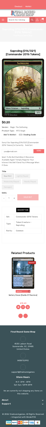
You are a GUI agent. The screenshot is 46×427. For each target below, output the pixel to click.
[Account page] (37, 19)
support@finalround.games (22, 372)
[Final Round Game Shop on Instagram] (23, 3)
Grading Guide (29, 135)
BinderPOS (31, 417)
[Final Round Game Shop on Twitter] (18, 3)
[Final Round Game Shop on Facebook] (13, 3)
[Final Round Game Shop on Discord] (28, 3)
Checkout (18, 7)
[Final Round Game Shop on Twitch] (32, 3)
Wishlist (28, 7)
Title (4, 171)
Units (4, 193)
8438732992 (23, 360)
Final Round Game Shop (22, 36)
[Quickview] (18, 307)
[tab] (23, 210)
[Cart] (42, 19)
